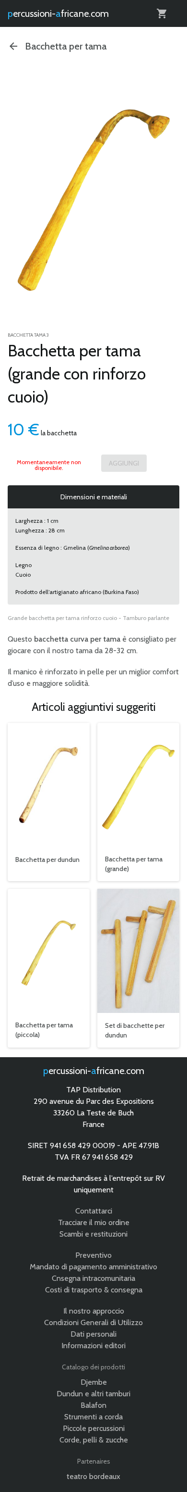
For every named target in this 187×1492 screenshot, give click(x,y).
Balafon (93, 1405)
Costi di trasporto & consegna (93, 1289)
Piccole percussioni (94, 1428)
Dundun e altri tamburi (93, 1393)
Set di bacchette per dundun (134, 1030)
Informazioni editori (93, 1345)
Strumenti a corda (93, 1416)
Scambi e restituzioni (93, 1234)
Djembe (94, 1382)
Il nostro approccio (93, 1310)
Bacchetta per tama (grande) (134, 864)
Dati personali (93, 1334)
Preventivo (93, 1255)
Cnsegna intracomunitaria (93, 1278)
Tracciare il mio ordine (93, 1222)
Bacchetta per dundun (47, 859)
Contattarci (93, 1210)
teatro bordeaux (93, 1476)
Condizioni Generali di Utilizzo (93, 1322)
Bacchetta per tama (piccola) (44, 1030)
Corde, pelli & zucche (93, 1439)
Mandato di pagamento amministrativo (93, 1266)
